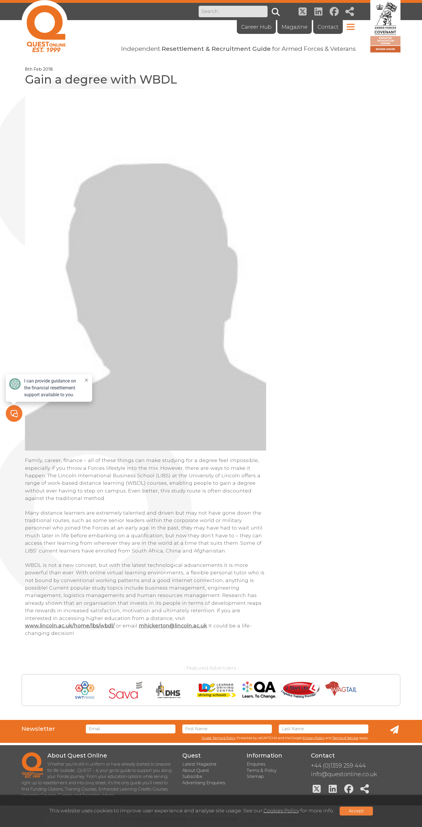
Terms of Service (345, 738)
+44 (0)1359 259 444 (338, 765)
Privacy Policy (313, 738)
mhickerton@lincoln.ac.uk (173, 626)
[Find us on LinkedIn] (318, 11)
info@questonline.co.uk (344, 774)
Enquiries (256, 764)
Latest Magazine (199, 764)
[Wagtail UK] (341, 690)
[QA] (259, 690)
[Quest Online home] (44, 26)
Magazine (294, 27)
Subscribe (192, 776)
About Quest (195, 770)
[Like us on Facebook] (334, 11)
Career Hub (256, 27)
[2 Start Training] (301, 690)
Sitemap (255, 776)
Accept (356, 811)
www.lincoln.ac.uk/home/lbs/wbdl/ (70, 626)
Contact (328, 27)
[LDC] (216, 690)
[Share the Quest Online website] (350, 11)
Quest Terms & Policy (218, 738)
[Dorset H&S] (168, 690)
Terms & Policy (262, 770)
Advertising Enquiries (203, 782)
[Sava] (125, 690)
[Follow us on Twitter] (302, 11)
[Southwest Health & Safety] (84, 690)
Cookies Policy (281, 810)
